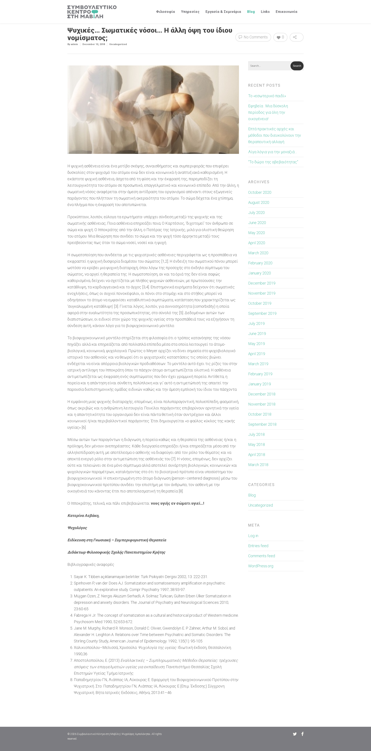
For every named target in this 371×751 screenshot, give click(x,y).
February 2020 (260, 263)
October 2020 (259, 192)
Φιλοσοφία (165, 12)
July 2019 (256, 323)
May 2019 (256, 343)
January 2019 (259, 384)
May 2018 (256, 444)
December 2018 (261, 394)
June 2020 (257, 222)
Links (265, 12)
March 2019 (258, 364)
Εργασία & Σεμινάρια (223, 12)
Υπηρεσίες (190, 12)
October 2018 (259, 414)
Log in (253, 535)
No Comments (255, 37)
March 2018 (258, 464)
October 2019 (259, 303)
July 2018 (256, 434)
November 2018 (261, 404)
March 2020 (258, 253)
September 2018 (262, 424)
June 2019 (257, 333)
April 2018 (256, 454)
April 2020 (256, 243)
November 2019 (261, 293)
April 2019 (256, 353)
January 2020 (259, 273)
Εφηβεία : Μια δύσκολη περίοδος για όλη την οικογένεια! (268, 112)
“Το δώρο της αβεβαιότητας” (273, 162)
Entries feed (258, 546)
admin (74, 44)
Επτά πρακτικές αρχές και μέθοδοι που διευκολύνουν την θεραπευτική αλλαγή (274, 135)
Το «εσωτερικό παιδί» (267, 96)
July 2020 (256, 212)
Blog (251, 12)
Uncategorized (118, 44)
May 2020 (256, 232)
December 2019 (261, 283)
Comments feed (261, 556)
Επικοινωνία (286, 12)
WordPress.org (260, 566)
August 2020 (258, 202)
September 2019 (262, 313)
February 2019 (260, 374)
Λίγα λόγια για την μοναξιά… (272, 152)
